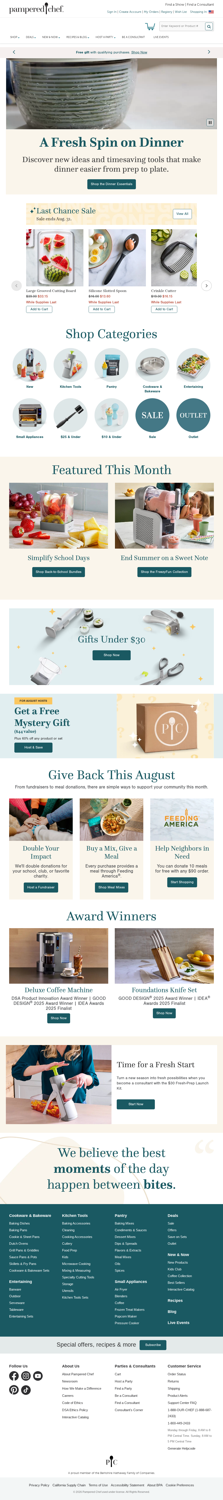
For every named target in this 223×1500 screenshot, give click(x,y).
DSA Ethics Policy (75, 1410)
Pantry (121, 1215)
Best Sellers (176, 1282)
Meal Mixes (123, 1257)
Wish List (181, 11)
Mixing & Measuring (76, 1270)
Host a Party (124, 1381)
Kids (65, 1257)
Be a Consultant (133, 37)
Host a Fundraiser (41, 887)
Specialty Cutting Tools (78, 1277)
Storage (67, 1284)
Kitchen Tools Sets (75, 1297)
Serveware (17, 1303)
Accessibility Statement (127, 1485)
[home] (111, 1461)
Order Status (177, 1374)
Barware (15, 1289)
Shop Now (112, 655)
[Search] (209, 26)
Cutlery (67, 1243)
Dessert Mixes (125, 1237)
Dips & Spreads (126, 1243)
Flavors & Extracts (128, 1250)
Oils (117, 1264)
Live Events (161, 37)
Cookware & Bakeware (30, 1215)
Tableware (16, 1309)
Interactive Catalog (181, 1289)
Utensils (68, 1291)
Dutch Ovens (18, 1243)
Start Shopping (182, 882)
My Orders (151, 11)
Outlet (172, 1243)
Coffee (119, 1303)
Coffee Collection (180, 1276)
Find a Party (123, 1388)
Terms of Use (98, 1485)
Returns (173, 1381)
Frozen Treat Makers (130, 1309)
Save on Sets (177, 1237)
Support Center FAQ (182, 1403)
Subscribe (147, 1345)
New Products (178, 1262)
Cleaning (68, 1230)
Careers (68, 1395)
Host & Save (33, 747)
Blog (172, 1311)
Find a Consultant (127, 1403)
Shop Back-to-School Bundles (58, 572)
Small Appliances (131, 1281)
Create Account (130, 11)
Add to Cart (39, 309)
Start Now (135, 1104)
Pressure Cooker (127, 1323)
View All (182, 214)
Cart (118, 1374)
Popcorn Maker (126, 1316)
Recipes (175, 1300)
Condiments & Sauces (131, 1230)
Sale (171, 1223)
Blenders (121, 1296)
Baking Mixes (124, 1223)
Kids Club (174, 1269)
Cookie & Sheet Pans (24, 1237)
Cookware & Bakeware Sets (29, 1270)
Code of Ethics (72, 1403)
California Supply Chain (69, 1485)
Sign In (112, 11)
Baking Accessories (76, 1223)
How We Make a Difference (81, 1388)
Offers (172, 1230)
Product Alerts (178, 1395)
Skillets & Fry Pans (22, 1264)
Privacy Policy (39, 1485)
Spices (120, 1270)
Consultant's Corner (129, 1410)
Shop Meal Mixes (111, 887)
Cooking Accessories (77, 1237)
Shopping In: (199, 11)
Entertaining (20, 1281)
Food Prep (69, 1250)
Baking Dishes (19, 1223)
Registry (166, 11)
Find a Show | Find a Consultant (189, 5)
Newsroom (70, 1381)
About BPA (155, 1485)
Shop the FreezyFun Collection (164, 572)
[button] (210, 122)
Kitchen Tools (75, 1215)
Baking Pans (18, 1230)
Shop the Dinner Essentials (111, 184)
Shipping (174, 1388)
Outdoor (15, 1296)
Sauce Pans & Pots (23, 1257)
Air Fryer (121, 1289)
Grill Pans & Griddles (24, 1250)
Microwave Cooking (76, 1264)
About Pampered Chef (78, 1374)
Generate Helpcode (181, 1448)
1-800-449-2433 (179, 1423)
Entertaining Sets (21, 1316)
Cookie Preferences (180, 1485)
